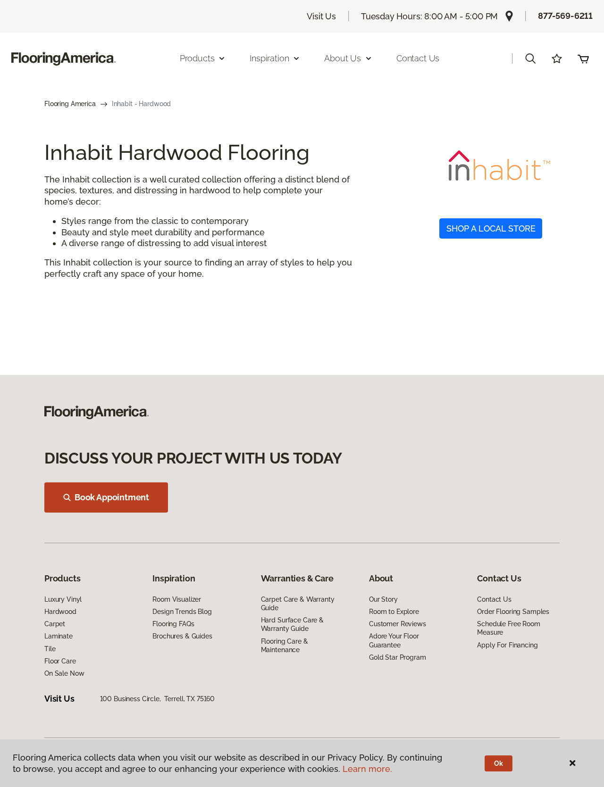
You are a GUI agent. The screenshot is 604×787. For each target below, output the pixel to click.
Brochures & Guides (182, 636)
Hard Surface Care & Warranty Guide (292, 624)
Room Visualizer (176, 599)
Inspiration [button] (269, 58)
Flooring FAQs (173, 624)
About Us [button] (342, 58)
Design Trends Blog (181, 611)
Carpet (54, 624)
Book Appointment (112, 497)
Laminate (58, 636)
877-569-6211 (565, 16)
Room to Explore (394, 611)
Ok (498, 763)
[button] (530, 58)
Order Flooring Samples (513, 611)
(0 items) (583, 58)
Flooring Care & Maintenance (284, 646)
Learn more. (367, 769)
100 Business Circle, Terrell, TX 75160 (157, 699)
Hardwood (60, 611)
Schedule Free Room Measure (508, 628)
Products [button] (197, 58)
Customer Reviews (397, 624)
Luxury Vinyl (63, 599)
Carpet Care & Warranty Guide (298, 604)
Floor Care (60, 661)
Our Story (383, 599)
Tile (49, 649)
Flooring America (70, 104)
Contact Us (417, 58)
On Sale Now (64, 673)
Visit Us (321, 16)
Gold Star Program (397, 657)
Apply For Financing (507, 645)
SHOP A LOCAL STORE (491, 228)
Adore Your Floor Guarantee (394, 640)
